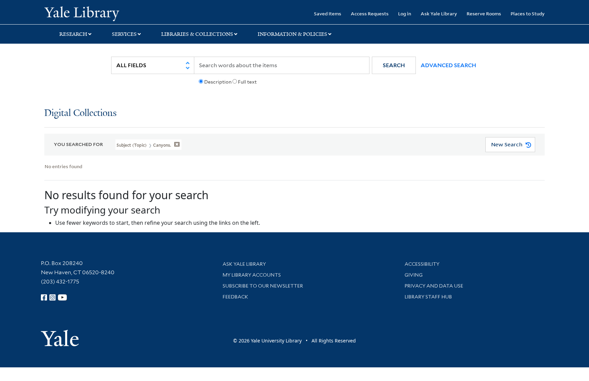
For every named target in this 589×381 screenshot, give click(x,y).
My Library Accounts (252, 275)
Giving (414, 275)
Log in (404, 13)
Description (217, 82)
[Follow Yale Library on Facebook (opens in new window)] (44, 297)
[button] (394, 65)
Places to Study (528, 13)
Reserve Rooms (484, 13)
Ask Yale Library (439, 13)
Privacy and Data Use (434, 286)
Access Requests (370, 13)
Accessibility (422, 264)
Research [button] (73, 34)
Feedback (235, 296)
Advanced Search (448, 65)
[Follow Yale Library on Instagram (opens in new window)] (52, 297)
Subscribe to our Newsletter (263, 286)
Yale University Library (81, 12)
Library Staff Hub (428, 296)
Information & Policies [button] (292, 34)
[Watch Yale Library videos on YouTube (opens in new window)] (62, 297)
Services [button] (124, 34)
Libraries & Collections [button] (197, 34)
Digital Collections (80, 113)
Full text (247, 82)
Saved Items (327, 13)
